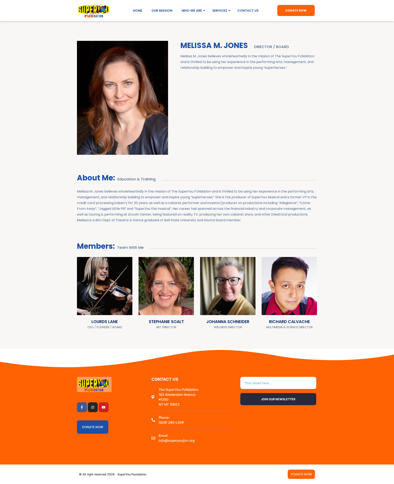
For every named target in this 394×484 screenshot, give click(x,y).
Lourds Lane (105, 322)
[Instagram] (93, 407)
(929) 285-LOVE (171, 422)
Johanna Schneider (227, 322)
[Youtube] (104, 407)
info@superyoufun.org (177, 440)
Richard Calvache (289, 322)
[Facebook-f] (82, 407)
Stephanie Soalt (166, 322)
